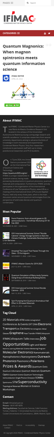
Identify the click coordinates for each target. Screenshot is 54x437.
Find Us (19, 425)
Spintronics (7, 382)
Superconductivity (32, 381)
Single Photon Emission (25, 378)
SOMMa (39, 377)
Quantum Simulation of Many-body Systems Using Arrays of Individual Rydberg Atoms (29, 276)
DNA (35, 324)
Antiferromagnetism (32, 320)
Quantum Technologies (33, 375)
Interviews (35, 338)
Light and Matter (38, 344)
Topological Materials (11, 386)
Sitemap (41, 425)
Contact (7, 428)
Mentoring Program (37, 348)
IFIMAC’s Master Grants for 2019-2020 (26, 263)
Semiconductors (9, 378)
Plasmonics (23, 361)
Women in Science (30, 386)
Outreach (44, 356)
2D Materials (11, 320)
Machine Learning (9, 349)
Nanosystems (29, 356)
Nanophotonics (12, 356)
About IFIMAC (8, 425)
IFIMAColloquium (42, 333)
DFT (31, 324)
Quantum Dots (39, 366)
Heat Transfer (29, 333)
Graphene (16, 333)
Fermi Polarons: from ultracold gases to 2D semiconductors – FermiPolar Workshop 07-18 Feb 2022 (30, 220)
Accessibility (30, 425)
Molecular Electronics (18, 352)
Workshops (9, 389)
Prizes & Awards (17, 366)
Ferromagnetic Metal (38, 329)
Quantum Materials (31, 371)
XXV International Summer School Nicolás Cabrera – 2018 (28, 289)
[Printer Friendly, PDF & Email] (12, 105)
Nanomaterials (41, 352)
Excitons (25, 328)
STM (15, 382)
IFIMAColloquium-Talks (16, 338)
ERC (18, 329)
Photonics (9, 361)
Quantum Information (12, 371)
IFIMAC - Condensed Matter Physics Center (34, 433)
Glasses (6, 333)
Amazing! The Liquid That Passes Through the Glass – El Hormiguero (30, 252)
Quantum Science (17, 375)
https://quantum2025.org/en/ (15, 173)
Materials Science (23, 348)
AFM (21, 319)
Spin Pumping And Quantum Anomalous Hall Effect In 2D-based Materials (30, 302)
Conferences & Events (15, 324)
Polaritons (37, 361)
